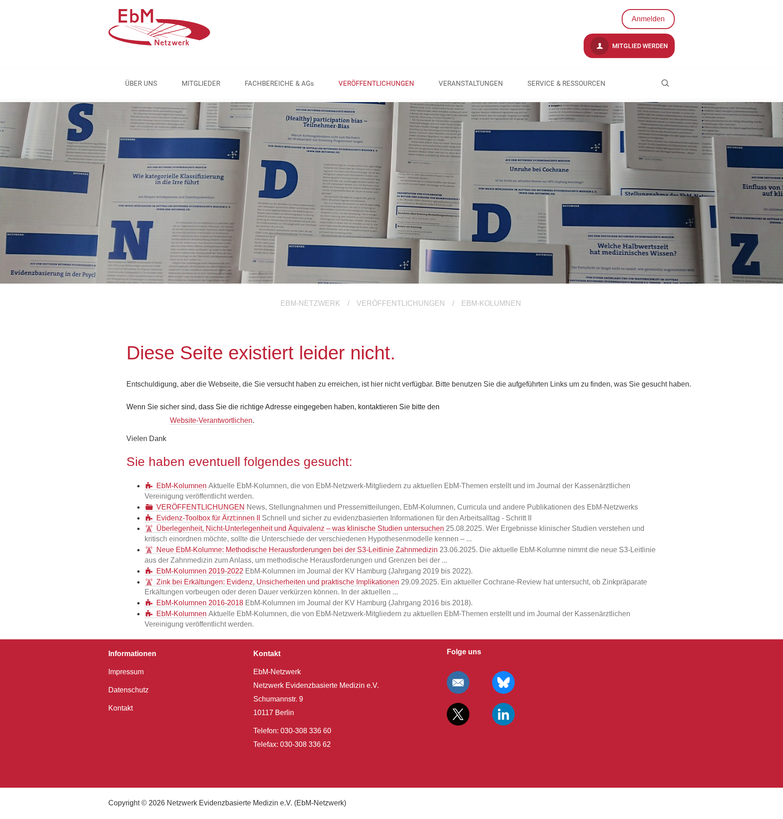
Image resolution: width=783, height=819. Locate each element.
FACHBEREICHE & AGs (279, 83)
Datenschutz (128, 690)
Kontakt (120, 708)
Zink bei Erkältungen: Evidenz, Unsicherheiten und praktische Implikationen (277, 582)
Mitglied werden (639, 45)
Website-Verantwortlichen (211, 420)
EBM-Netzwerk (310, 303)
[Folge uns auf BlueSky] (503, 682)
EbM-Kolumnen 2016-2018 (199, 603)
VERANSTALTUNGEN (471, 83)
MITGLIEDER (201, 83)
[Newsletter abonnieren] (458, 682)
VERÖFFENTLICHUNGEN (376, 83)
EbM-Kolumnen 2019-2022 (199, 571)
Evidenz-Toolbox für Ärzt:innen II (208, 518)
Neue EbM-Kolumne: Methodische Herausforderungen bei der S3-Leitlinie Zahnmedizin (297, 550)
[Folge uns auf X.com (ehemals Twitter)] (458, 714)
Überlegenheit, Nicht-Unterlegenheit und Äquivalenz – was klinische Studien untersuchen (300, 528)
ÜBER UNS (141, 83)
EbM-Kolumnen (181, 486)
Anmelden (648, 19)
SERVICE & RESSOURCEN (566, 83)
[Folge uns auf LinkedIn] (503, 714)
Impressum (126, 672)
